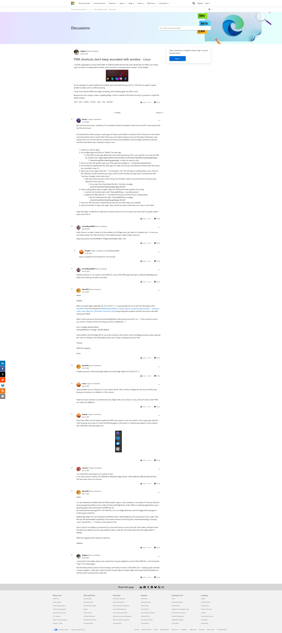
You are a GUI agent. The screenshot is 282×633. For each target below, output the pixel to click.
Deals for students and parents (121, 620)
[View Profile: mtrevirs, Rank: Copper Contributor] (78, 469)
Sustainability (204, 623)
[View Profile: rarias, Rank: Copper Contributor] (78, 384)
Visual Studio (175, 623)
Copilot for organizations (59, 609)
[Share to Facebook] (144, 587)
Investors (203, 613)
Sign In (207, 3)
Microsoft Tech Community (179, 613)
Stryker (84, 119)
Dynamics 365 (144, 605)
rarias (84, 383)
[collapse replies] (71, 119)
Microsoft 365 (144, 609)
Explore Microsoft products (60, 620)
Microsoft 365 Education (119, 609)
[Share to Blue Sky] (155, 587)
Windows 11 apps (57, 623)
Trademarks (184, 629)
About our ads (210, 629)
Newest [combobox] (159, 113)
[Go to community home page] (72, 3)
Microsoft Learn (176, 605)
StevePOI (85, 289)
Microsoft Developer (177, 602)
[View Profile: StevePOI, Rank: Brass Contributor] (78, 290)
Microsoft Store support (90, 605)
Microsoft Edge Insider (100, 9)
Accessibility (204, 620)
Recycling (201, 629)
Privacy (156, 629)
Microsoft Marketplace (178, 616)
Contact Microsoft (146, 629)
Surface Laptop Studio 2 (59, 605)
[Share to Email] (163, 587)
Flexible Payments (88, 623)
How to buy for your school (120, 613)
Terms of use (175, 629)
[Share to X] (148, 587)
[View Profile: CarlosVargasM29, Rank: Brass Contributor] (78, 227)
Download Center (88, 602)
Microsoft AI (144, 598)
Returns (86, 609)
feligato (83, 51)
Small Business (145, 623)
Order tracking (87, 613)
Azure (173, 598)
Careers (203, 598)
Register (200, 3)
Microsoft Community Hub (79, 9)
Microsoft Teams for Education (121, 605)
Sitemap (137, 629)
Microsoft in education (119, 598)
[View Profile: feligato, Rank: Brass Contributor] (76, 52)
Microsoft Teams (145, 616)
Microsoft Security (146, 602)
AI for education (117, 623)
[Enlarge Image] (117, 76)
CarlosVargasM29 (88, 226)
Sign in (177, 58)
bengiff (87, 251)
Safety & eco (193, 629)
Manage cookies (164, 629)
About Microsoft (205, 602)
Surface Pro (56, 598)
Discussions (112, 9)
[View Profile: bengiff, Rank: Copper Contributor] (81, 252)
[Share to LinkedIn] (141, 587)
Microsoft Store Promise (90, 620)
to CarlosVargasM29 (111, 251)
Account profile (88, 598)
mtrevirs (85, 468)
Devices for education (118, 602)
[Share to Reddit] (152, 587)
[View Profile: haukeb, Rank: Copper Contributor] (78, 415)
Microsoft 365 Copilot (147, 620)
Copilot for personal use (59, 613)
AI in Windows (56, 616)
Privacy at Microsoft (206, 609)
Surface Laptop (57, 602)
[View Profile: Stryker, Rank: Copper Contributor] (78, 120)
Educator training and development (122, 616)
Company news (205, 605)
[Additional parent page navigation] (90, 9)
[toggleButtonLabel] (209, 9)
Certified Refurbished (89, 616)
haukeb (84, 414)
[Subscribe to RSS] (159, 587)
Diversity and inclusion (207, 616)
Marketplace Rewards (177, 620)
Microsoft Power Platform (148, 613)
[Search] (193, 3)
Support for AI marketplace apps (180, 609)
